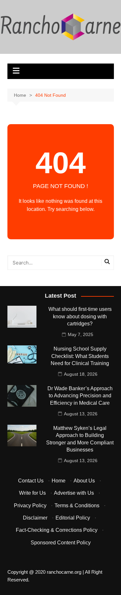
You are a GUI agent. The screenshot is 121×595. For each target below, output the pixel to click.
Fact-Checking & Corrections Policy (56, 530)
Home (59, 480)
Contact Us (31, 480)
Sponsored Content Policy (61, 542)
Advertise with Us (74, 493)
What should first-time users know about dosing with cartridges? (80, 316)
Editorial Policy (72, 518)
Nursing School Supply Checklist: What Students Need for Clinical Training (80, 356)
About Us (84, 480)
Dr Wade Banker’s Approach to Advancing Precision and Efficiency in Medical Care (80, 396)
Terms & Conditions (77, 505)
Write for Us (32, 493)
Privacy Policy (30, 505)
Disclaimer (35, 518)
